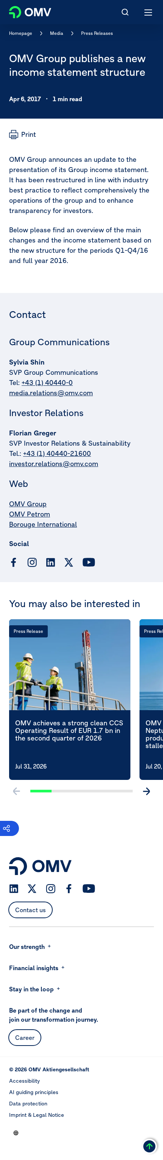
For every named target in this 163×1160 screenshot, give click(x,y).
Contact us (30, 910)
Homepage (20, 33)
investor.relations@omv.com (53, 463)
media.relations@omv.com (51, 392)
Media (56, 33)
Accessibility (24, 1080)
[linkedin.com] (50, 562)
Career (24, 1037)
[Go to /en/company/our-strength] (16, 1133)
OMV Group (28, 503)
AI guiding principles (33, 1092)
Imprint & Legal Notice (36, 1114)
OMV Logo (23, 10)
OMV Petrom (29, 514)
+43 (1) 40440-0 (47, 382)
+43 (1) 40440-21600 (57, 453)
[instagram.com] (32, 562)
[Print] (22, 134)
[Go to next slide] (146, 791)
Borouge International (43, 524)
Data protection (28, 1103)
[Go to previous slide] (16, 791)
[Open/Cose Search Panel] (125, 12)
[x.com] (69, 562)
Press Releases (97, 33)
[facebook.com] (13, 562)
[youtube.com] (89, 562)
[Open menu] (148, 12)
